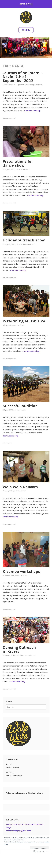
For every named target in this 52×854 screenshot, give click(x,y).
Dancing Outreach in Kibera (19, 649)
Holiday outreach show (24, 240)
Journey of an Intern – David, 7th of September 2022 (22, 77)
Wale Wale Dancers (20, 487)
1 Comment (7, 443)
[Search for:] (26, 707)
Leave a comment (9, 118)
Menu (27, 30)
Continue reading (32, 110)
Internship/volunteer (34, 85)
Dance (25, 244)
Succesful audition (20, 406)
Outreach (26, 169)
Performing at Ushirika (24, 321)
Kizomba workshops (21, 571)
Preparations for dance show (18, 163)
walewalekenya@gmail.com (18, 830)
